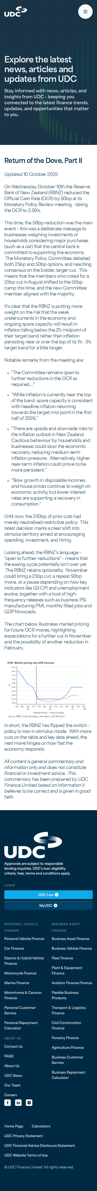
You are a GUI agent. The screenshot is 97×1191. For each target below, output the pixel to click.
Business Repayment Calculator (68, 1074)
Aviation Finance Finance (72, 982)
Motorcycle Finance (20, 973)
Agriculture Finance (68, 1047)
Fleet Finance (62, 957)
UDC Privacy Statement (23, 1135)
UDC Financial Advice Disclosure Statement (39, 1145)
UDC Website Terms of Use (26, 1155)
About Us (11, 1065)
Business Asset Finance (70, 938)
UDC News (13, 1075)
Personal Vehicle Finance (24, 938)
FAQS (8, 1055)
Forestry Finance (65, 1037)
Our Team (12, 1085)
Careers (10, 1094)
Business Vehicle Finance (72, 948)
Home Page (13, 1126)
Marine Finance (16, 982)
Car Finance (14, 948)
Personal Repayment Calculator (21, 1025)
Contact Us (13, 1046)
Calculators (41, 1126)
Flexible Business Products (65, 995)
